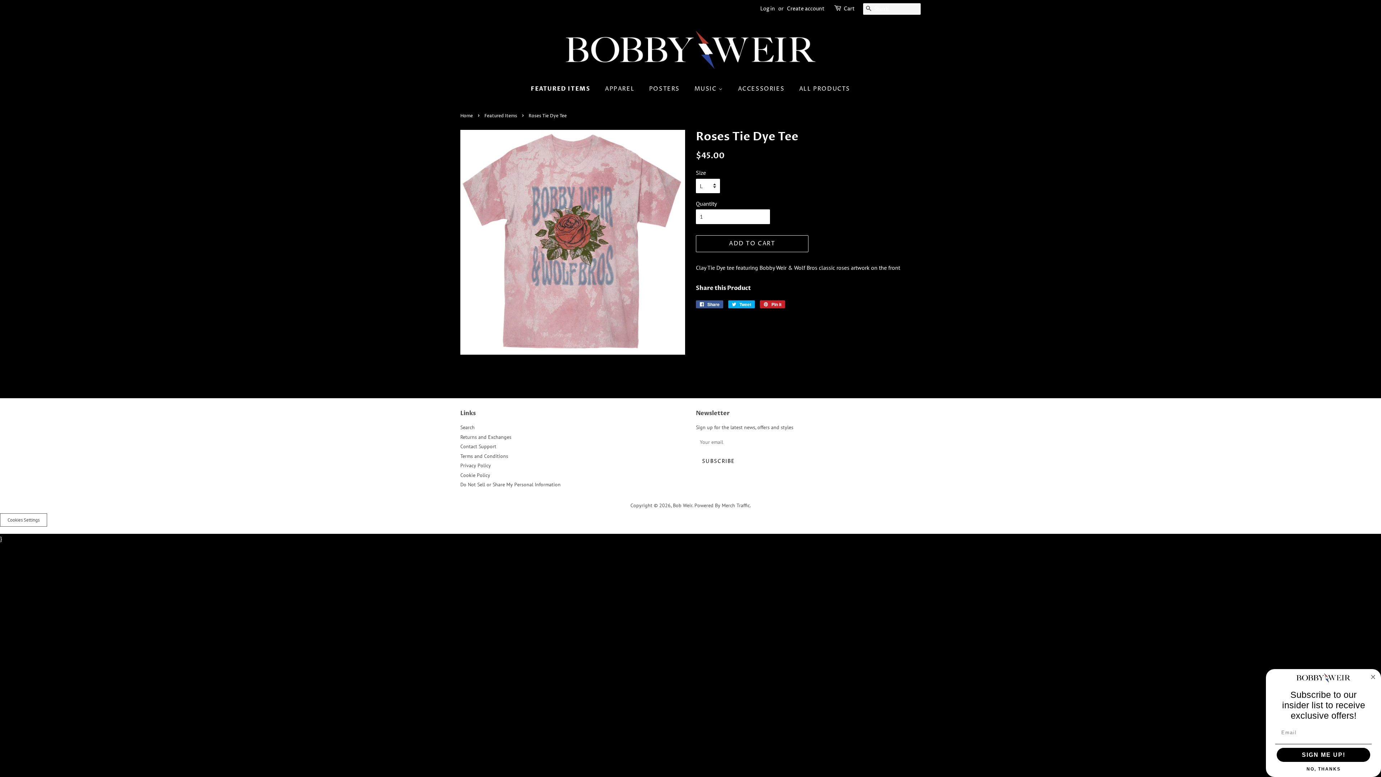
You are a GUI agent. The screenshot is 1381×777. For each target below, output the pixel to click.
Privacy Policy (475, 465)
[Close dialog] (1373, 677)
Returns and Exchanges (485, 437)
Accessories (761, 89)
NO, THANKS (1324, 769)
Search (467, 427)
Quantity (706, 203)
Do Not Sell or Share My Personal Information (510, 484)
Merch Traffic (736, 505)
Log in (767, 8)
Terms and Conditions (484, 456)
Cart (849, 8)
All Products (824, 89)
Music (706, 89)
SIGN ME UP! (1323, 755)
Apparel (619, 89)
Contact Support (478, 446)
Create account (806, 8)
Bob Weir (682, 505)
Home (466, 116)
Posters (664, 89)
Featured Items (560, 89)
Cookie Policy (475, 475)
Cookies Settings (24, 520)
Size (701, 172)
